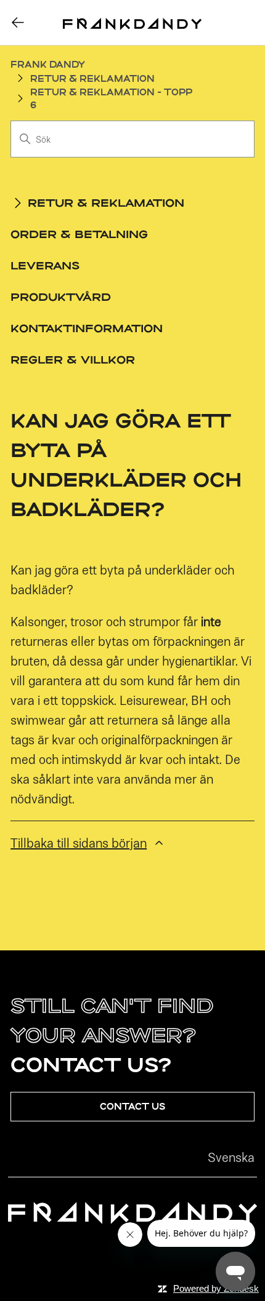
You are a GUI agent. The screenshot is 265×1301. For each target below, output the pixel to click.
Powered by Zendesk (216, 1288)
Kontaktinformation (86, 328)
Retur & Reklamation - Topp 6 (111, 98)
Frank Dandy (47, 64)
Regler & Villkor (72, 359)
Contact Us (132, 1106)
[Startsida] (132, 23)
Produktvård (60, 296)
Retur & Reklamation (92, 78)
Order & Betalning (79, 234)
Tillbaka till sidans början (78, 842)
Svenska (231, 1157)
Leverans (45, 265)
